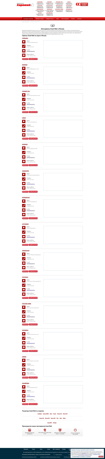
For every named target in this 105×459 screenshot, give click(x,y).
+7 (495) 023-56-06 (40, 15)
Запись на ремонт (81, 4)
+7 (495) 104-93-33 (69, 4)
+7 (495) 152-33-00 (49, 4)
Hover (54, 413)
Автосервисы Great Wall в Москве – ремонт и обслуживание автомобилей (36, 454)
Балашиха (69, 9)
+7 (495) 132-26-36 (59, 4)
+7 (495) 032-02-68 (40, 7)
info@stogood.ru (31, 51)
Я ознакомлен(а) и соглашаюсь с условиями (81, 456)
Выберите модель (40, 18)
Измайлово (49, 13)
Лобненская (40, 9)
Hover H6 (41, 418)
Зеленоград (49, 5)
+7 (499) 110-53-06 (69, 7)
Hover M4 (53, 418)
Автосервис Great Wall (28, 18)
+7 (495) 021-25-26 (49, 15)
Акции (48, 449)
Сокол (69, 2)
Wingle (54, 422)
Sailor (64, 418)
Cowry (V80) (46, 413)
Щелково (39, 5)
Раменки (49, 2)
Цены (57, 18)
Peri (57, 418)
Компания (26, 449)
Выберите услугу (50, 18)
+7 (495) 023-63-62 (59, 7)
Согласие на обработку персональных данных (50, 456)
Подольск (49, 9)
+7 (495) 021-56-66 (69, 11)
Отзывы (73, 18)
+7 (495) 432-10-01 (49, 7)
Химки (40, 13)
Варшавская (59, 5)
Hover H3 (59, 413)
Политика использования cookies (29, 456)
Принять (101, 456)
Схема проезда (58, 454)
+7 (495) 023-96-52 (59, 11)
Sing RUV (49, 422)
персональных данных (96, 454)
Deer (51, 413)
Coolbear (40, 413)
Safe (61, 418)
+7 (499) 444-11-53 (40, 11)
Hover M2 (47, 418)
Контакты (79, 18)
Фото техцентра (65, 18)
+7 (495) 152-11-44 (40, 4)
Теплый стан (59, 2)
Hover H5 (65, 413)
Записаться (25, 58)
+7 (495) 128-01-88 (49, 11)
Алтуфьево (69, 5)
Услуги (33, 449)
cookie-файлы (83, 453)
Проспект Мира (59, 9)
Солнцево (39, 2)
